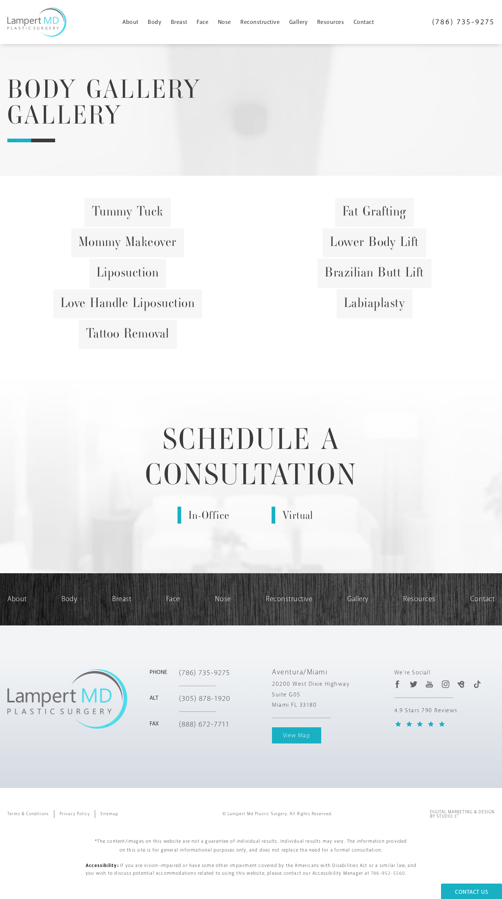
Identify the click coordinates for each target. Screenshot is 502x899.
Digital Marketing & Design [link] (462, 814)
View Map (296, 735)
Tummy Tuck (128, 211)
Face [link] (202, 22)
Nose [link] (224, 22)
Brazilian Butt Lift (374, 272)
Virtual (298, 515)
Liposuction (128, 272)
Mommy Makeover (128, 241)
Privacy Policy (75, 814)
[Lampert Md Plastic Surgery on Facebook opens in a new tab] (397, 684)
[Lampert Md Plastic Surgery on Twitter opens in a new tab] (413, 684)
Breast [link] (179, 22)
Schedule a (251, 456)
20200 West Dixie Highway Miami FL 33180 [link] (310, 694)
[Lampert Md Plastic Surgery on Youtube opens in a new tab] (429, 684)
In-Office (209, 515)
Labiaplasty (374, 302)
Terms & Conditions (28, 814)
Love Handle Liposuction (128, 302)
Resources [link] (330, 22)
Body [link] (154, 22)
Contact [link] (364, 22)
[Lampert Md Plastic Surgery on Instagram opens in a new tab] (445, 684)
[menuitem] (133, 22)
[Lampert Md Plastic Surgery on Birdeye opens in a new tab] (461, 684)
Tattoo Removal (127, 333)
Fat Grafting (374, 211)
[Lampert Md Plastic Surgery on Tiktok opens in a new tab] (477, 684)
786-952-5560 (388, 873)
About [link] (130, 22)
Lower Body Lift (374, 241)
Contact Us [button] (471, 892)
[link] (463, 21)
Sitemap (109, 814)
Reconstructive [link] (260, 22)
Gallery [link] (298, 22)
